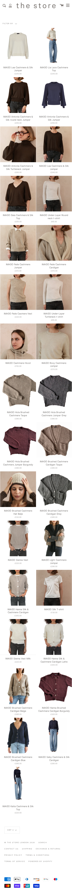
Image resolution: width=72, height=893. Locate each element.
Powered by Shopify (40, 861)
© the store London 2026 (19, 842)
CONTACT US (11, 849)
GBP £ (10, 830)
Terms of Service (14, 861)
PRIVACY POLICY (13, 855)
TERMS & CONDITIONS (37, 855)
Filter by (8, 23)
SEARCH (42, 842)
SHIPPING (27, 849)
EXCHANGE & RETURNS (48, 849)
